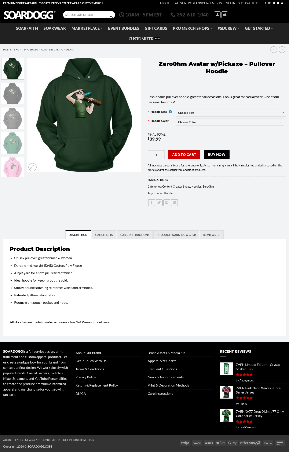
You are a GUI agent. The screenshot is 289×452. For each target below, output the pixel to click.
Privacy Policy (86, 377)
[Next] (134, 115)
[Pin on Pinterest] (174, 202)
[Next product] (273, 49)
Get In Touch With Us (242, 3)
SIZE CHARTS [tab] (104, 235)
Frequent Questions (162, 369)
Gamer (158, 193)
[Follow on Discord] (282, 3)
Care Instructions (160, 393)
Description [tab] (78, 235)
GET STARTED (257, 28)
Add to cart (184, 155)
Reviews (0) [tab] (211, 235)
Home (7, 49)
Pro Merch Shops (191, 28)
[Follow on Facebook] (265, 3)
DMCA (81, 393)
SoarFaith (27, 28)
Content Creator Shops (57, 49)
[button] (217, 14)
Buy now (216, 155)
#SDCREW (227, 28)
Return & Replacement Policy (97, 385)
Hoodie (168, 193)
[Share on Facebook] (151, 202)
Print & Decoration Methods (168, 385)
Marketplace (86, 28)
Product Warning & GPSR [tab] (176, 235)
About (164, 3)
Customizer (141, 39)
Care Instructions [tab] (134, 235)
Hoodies (196, 186)
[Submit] (111, 18)
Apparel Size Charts (162, 361)
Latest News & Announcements (197, 3)
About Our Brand (88, 353)
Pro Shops (31, 49)
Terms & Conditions (90, 369)
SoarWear (55, 28)
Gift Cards (156, 28)
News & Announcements (166, 377)
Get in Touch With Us (91, 361)
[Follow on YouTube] (278, 3)
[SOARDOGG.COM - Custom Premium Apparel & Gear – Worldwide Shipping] (29, 15)
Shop (17, 49)
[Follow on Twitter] (274, 3)
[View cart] (224, 14)
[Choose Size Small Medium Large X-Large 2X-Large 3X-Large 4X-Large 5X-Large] (231, 113)
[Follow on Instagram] (269, 3)
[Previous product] (282, 49)
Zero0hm (208, 186)
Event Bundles (123, 28)
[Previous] (34, 115)
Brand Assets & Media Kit (166, 353)
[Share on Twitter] (159, 202)
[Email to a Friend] (166, 202)
